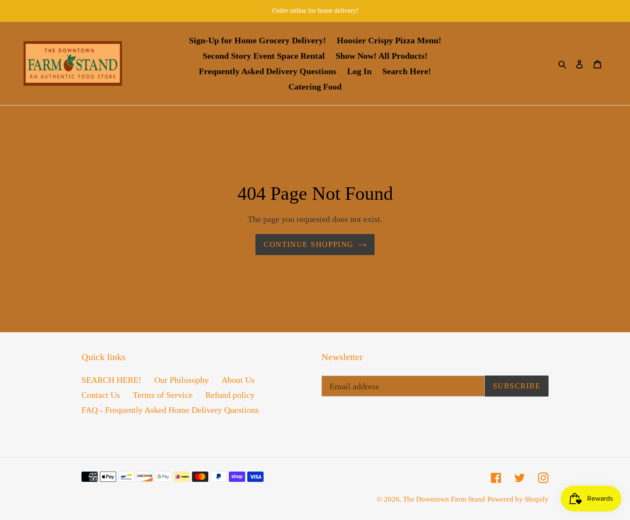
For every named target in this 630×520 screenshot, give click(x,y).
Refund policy (230, 395)
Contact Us (100, 395)
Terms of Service (162, 395)
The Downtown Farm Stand (444, 499)
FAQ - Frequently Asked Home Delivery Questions (170, 410)
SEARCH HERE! (111, 380)
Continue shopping (308, 244)
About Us (238, 380)
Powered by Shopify (518, 499)
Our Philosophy (181, 380)
